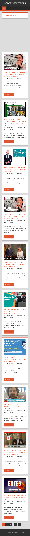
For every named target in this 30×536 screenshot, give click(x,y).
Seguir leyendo (8, 94)
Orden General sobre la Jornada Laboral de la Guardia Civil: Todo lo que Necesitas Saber (15, 122)
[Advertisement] (15, 36)
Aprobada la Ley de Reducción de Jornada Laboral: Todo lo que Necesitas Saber (14, 216)
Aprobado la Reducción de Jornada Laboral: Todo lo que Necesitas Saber (14, 264)
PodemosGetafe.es (15, 3)
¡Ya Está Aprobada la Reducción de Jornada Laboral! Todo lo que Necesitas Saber (15, 74)
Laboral (20, 78)
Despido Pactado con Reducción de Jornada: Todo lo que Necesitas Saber (15, 311)
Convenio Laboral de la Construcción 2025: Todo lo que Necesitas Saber (15, 359)
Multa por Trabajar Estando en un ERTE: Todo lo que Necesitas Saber (15, 497)
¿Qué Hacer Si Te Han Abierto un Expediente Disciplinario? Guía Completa (15, 169)
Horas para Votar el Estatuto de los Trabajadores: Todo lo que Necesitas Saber (14, 452)
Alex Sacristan (11, 78)
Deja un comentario (8, 80)
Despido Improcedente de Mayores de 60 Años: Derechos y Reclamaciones (15, 406)
